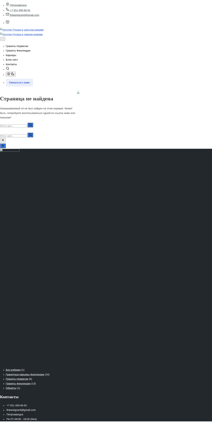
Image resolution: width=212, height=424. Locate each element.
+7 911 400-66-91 (19, 10)
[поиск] (7, 69)
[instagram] (7, 22)
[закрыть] (3, 140)
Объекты (11, 388)
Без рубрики (13, 369)
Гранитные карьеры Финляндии (25, 374)
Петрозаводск (18, 5)
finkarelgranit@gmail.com (24, 15)
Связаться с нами (19, 82)
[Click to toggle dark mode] (11, 74)
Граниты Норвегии (17, 379)
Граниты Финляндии (18, 383)
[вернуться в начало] (3, 145)
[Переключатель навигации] (2, 39)
